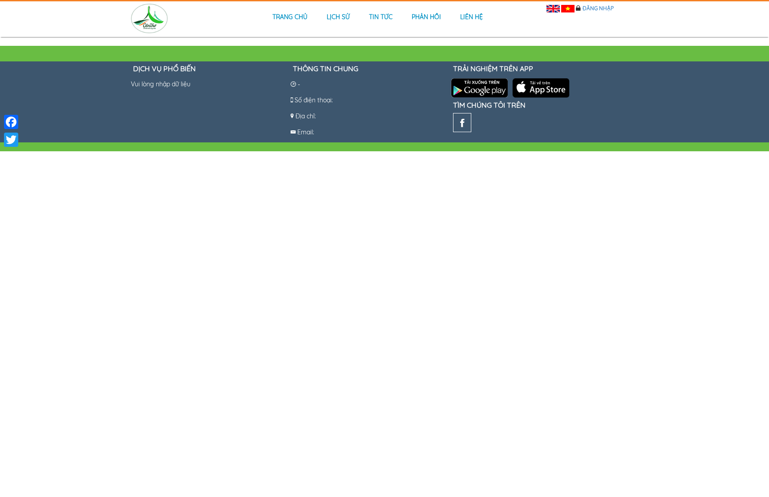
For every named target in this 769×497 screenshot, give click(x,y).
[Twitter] (11, 140)
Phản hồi (426, 17)
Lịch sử (338, 17)
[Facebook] (462, 125)
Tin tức (381, 17)
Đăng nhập (598, 8)
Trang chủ (290, 17)
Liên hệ (471, 17)
